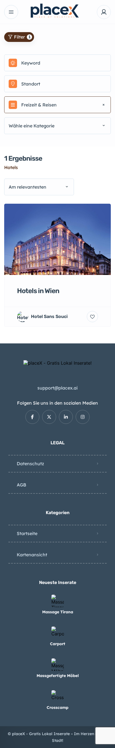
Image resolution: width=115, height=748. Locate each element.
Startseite (27, 533)
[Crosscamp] (57, 696)
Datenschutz (30, 463)
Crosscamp (57, 707)
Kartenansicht (32, 554)
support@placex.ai (57, 388)
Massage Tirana (57, 612)
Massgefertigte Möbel (58, 676)
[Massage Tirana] (57, 601)
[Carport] (57, 632)
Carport (57, 644)
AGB (21, 485)
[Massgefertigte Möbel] (57, 664)
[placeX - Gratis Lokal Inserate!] (57, 11)
